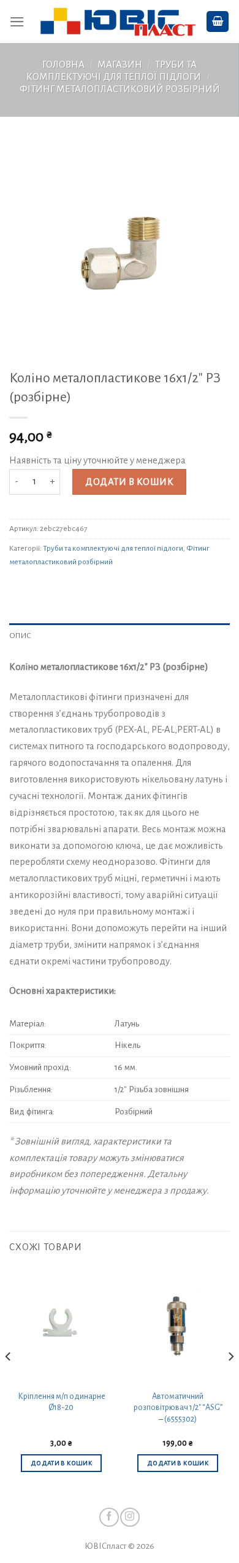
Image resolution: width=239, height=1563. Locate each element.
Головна (63, 64)
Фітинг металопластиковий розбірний (120, 89)
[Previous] (8, 1381)
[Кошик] (218, 21)
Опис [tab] (20, 635)
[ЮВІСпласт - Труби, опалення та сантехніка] (118, 22)
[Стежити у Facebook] (108, 1517)
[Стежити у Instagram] (129, 1517)
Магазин (119, 64)
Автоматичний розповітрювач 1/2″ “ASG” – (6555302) (178, 1407)
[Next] (230, 1381)
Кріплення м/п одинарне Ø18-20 (61, 1402)
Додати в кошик (129, 482)
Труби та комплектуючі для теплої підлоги (113, 548)
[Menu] (17, 21)
